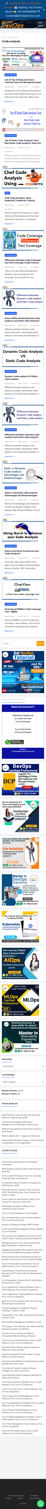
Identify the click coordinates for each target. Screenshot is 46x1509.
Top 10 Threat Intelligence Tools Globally (19, 1213)
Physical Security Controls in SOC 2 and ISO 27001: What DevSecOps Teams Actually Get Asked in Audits (21, 1192)
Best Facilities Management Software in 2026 (21, 1322)
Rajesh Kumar (9, 87)
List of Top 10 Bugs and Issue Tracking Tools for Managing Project (23, 81)
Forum (8, 1498)
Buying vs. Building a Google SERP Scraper (20, 1224)
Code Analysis (11, 75)
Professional (35, 1498)
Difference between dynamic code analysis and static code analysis (22, 435)
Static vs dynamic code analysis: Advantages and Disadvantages (21, 494)
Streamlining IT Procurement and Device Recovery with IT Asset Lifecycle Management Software (22, 1273)
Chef (7, 193)
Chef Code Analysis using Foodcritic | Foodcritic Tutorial (20, 199)
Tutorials (34, 1496)
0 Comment (36, 87)
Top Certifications (16, 1496)
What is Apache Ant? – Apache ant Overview (21, 1136)
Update (20, 1498)
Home (4, 37)
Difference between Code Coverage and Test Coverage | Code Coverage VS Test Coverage (23, 263)
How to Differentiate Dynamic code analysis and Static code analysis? (22, 319)
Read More (10, 101)
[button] (40, 1503)
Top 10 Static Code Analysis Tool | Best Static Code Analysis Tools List (23, 141)
